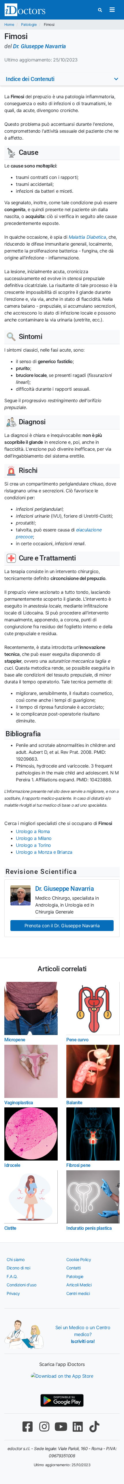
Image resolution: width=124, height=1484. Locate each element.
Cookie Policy (78, 1259)
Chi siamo (16, 1259)
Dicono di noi (18, 1267)
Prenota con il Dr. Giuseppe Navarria (62, 925)
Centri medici (78, 1293)
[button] (62, 79)
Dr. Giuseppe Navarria (39, 46)
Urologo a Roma (33, 831)
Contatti (73, 1267)
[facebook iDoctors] (27, 1427)
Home (9, 24)
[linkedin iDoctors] (77, 1427)
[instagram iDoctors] (44, 1427)
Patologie (28, 24)
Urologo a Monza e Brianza (44, 852)
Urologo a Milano (34, 838)
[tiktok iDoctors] (94, 1427)
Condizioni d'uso (22, 1284)
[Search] (100, 9)
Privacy (13, 1293)
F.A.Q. (12, 1276)
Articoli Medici (78, 1284)
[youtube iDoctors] (61, 1427)
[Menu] (112, 9)
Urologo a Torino (33, 845)
